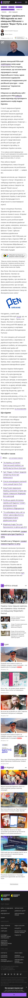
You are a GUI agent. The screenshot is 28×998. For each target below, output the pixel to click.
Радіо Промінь (5, 925)
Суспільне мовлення (4, 956)
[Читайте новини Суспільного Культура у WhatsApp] (17, 974)
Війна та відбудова (13, 12)
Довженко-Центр (20, 911)
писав (18, 316)
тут (22, 573)
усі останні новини (16, 458)
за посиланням (20, 409)
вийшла (18, 96)
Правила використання (19, 956)
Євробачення (19, 908)
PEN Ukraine (19, 7)
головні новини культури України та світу (14, 534)
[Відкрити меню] (26, 2)
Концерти (18, 928)
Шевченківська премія (19, 914)
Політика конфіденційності (7, 960)
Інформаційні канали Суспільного (19, 961)
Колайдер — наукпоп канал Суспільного (6, 936)
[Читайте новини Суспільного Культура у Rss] (11, 974)
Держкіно (4, 911)
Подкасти (18, 935)
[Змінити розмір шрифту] (26, 38)
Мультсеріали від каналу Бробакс (20, 931)
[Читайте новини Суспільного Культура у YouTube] (5, 974)
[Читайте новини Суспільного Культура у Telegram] (8, 974)
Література (4, 12)
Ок (14, 994)
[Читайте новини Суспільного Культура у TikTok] (20, 974)
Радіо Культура (19, 925)
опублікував (6, 64)
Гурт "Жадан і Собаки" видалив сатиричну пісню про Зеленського (14, 474)
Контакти (4, 953)
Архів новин (18, 953)
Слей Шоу (4, 931)
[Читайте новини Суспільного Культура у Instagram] (14, 974)
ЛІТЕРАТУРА (11, 7)
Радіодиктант (5, 913)
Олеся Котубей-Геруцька (11, 30)
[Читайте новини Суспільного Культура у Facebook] (2, 974)
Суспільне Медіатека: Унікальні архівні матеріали (6, 943)
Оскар (3, 917)
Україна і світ (19, 9)
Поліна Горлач (8, 34)
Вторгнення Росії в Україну (8, 9)
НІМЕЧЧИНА (4, 7)
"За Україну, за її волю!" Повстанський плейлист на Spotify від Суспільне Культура (14, 465)
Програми (4, 928)
